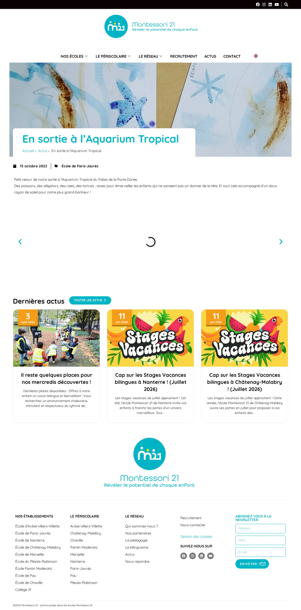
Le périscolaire (111, 56)
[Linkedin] (201, 556)
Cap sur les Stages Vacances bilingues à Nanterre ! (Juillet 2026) (150, 382)
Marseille (77, 554)
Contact (232, 56)
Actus (210, 56)
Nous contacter (193, 525)
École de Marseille (29, 554)
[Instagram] (264, 4)
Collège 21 (23, 589)
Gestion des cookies (196, 536)
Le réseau (148, 56)
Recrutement (183, 56)
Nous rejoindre (137, 561)
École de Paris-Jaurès (33, 533)
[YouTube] (276, 4)
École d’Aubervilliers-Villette (37, 526)
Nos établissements (34, 516)
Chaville (76, 540)
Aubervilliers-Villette (86, 526)
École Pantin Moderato (33, 568)
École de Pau (25, 575)
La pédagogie (136, 540)
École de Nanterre (29, 540)
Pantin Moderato (83, 547)
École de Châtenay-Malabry (38, 547)
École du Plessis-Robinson (36, 561)
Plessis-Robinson (83, 582)
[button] (20, 241)
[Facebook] (257, 4)
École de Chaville (28, 582)
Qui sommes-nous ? (141, 526)
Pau (73, 575)
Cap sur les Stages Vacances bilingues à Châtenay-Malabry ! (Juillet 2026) (244, 382)
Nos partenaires (138, 533)
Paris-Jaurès (80, 568)
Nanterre (77, 561)
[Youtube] (210, 556)
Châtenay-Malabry (85, 533)
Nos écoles (72, 56)
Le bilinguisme (136, 547)
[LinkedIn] (270, 4)
